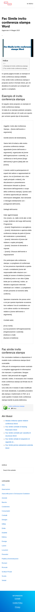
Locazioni (5, 550)
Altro (3, 485)
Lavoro (4, 545)
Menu (31, 3)
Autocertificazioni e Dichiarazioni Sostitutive (16, 493)
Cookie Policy (17, 603)
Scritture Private (7, 572)
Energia (4, 541)
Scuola (4, 576)
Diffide (4, 524)
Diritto (4, 528)
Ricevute (4, 567)
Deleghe (4, 519)
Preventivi (5, 554)
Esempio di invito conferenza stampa (16, 66)
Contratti (4, 515)
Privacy (17, 607)
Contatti (17, 599)
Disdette (4, 532)
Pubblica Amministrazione (10, 558)
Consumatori (6, 511)
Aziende (4, 498)
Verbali (4, 580)
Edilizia (4, 537)
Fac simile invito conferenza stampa (15, 68)
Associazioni (6, 489)
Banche (4, 502)
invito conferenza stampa (16, 406)
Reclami (4, 563)
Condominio (6, 506)
